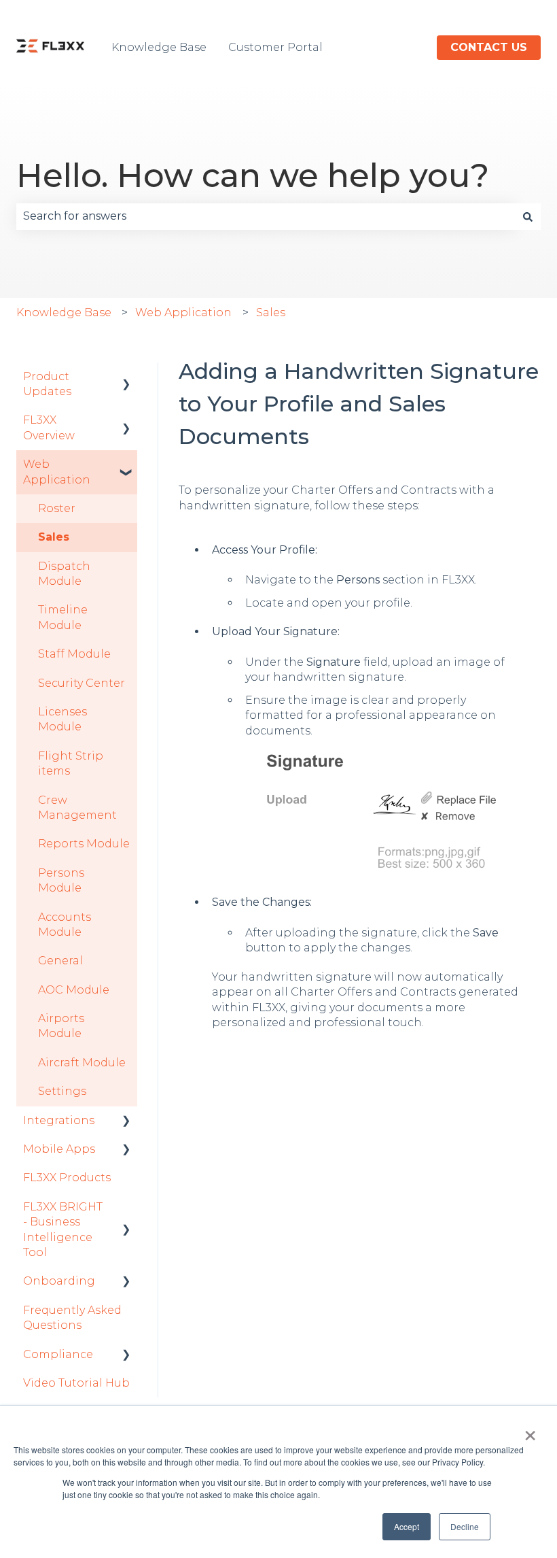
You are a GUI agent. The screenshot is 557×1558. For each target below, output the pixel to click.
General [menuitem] (60, 960)
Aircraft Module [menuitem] (82, 1062)
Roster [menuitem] (56, 508)
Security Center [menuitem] (81, 683)
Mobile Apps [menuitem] (59, 1148)
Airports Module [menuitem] (61, 1026)
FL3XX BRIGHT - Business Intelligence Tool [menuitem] (63, 1229)
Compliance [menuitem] (58, 1354)
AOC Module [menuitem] (73, 989)
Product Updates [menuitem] (47, 384)
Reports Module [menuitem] (84, 843)
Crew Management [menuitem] (77, 808)
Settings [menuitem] (62, 1091)
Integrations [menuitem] (58, 1120)
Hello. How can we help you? (252, 175)
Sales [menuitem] (53, 536)
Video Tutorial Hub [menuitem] (76, 1382)
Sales (270, 312)
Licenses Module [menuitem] (62, 719)
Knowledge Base (158, 47)
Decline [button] (464, 1526)
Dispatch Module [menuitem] (64, 574)
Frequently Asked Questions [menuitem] (72, 1318)
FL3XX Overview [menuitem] (49, 427)
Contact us (488, 47)
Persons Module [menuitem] (61, 880)
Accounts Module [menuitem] (64, 924)
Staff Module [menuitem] (74, 653)
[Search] (528, 216)
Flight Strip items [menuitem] (70, 763)
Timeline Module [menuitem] (63, 617)
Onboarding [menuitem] (59, 1280)
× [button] (530, 1431)
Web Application (183, 312)
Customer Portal (275, 47)
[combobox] (265, 216)
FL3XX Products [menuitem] (67, 1177)
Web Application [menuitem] (56, 472)
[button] (126, 378)
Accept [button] (406, 1526)
